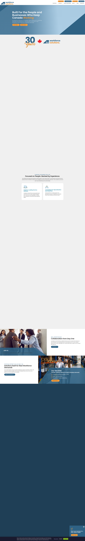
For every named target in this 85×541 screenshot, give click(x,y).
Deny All (60, 538)
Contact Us (82, 3)
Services (60, 3)
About (73, 3)
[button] (83, 526)
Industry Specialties (67, 3)
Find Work (54, 3)
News (78, 3)
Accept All (65, 538)
